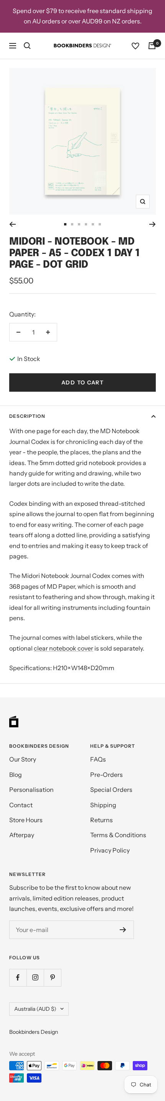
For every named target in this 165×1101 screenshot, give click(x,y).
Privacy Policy (110, 850)
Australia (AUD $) (35, 1008)
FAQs (98, 759)
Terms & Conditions (118, 835)
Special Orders (111, 789)
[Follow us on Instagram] (35, 977)
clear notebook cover (63, 648)
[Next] (152, 224)
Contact (21, 805)
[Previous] (12, 224)
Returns (101, 820)
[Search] (27, 45)
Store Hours (26, 820)
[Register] (123, 929)
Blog (15, 774)
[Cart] (152, 45)
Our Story (22, 759)
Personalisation (31, 789)
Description (27, 416)
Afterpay (21, 835)
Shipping (103, 805)
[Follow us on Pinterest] (52, 977)
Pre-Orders (106, 774)
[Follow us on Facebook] (17, 977)
